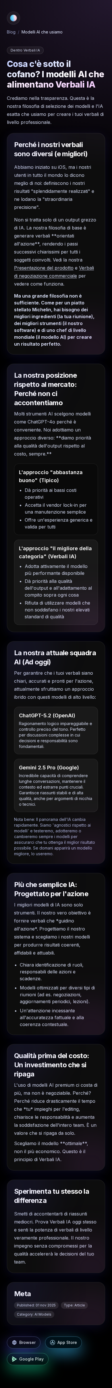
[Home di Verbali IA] (13, 18)
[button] (13, 18)
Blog (11, 31)
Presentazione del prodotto (44, 268)
